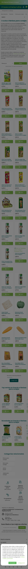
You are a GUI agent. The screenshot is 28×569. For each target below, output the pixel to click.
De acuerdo (12, 563)
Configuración (21, 563)
